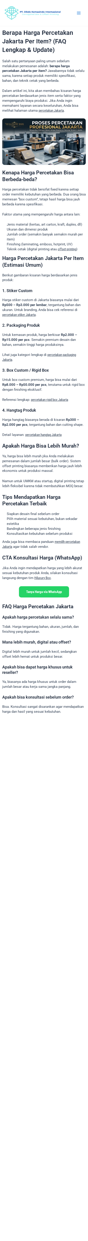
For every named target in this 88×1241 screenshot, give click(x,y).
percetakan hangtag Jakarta (43, 435)
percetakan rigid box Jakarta (49, 400)
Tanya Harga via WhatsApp (44, 592)
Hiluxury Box (42, 578)
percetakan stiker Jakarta (19, 315)
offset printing (67, 249)
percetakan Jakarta (51, 111)
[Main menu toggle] (78, 13)
